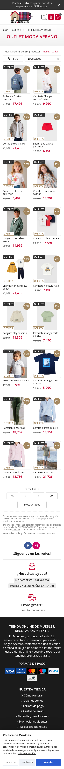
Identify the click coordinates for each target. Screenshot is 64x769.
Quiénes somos (33, 700)
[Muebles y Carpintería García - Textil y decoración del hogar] (21, 17)
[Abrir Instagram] (36, 545)
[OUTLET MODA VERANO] (12, 495)
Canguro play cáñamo (15, 333)
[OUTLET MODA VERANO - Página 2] (39, 495)
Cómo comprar (33, 695)
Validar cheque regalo (33, 727)
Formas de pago (33, 706)
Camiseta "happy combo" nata (42, 98)
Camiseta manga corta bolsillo (45, 334)
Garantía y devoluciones (33, 716)
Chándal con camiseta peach (15, 287)
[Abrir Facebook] (28, 545)
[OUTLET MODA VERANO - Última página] (52, 495)
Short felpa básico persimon (43, 145)
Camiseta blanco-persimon (12, 192)
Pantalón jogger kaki (14, 427)
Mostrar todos (50, 51)
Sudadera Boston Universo (12, 98)
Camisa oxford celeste (45, 427)
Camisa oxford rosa (14, 472)
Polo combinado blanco (16, 380)
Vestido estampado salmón (44, 192)
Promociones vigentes (33, 721)
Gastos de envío (33, 711)
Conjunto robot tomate (46, 238)
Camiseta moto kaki (44, 472)
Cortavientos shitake (14, 143)
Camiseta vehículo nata (46, 285)
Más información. (27, 753)
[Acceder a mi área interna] (51, 17)
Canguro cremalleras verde (14, 240)
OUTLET (16, 529)
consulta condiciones (32, 610)
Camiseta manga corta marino (45, 382)
